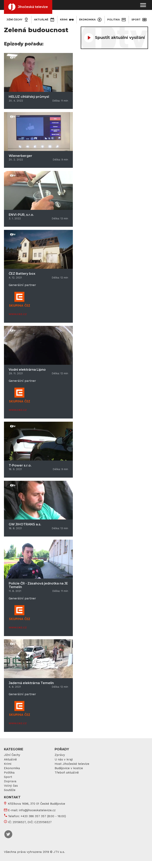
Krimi (63, 19)
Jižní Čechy (12, 755)
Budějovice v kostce (69, 768)
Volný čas (11, 785)
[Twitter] (8, 834)
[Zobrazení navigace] (143, 5)
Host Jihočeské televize (72, 764)
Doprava (10, 781)
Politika (113, 19)
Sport (136, 19)
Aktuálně (41, 19)
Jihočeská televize (33, 7)
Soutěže (9, 790)
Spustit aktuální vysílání (120, 37)
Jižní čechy (14, 19)
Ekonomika (87, 19)
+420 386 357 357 (33, 816)
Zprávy (60, 755)
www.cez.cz (18, 314)
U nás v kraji (64, 759)
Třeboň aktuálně (67, 772)
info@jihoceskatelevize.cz (37, 810)
